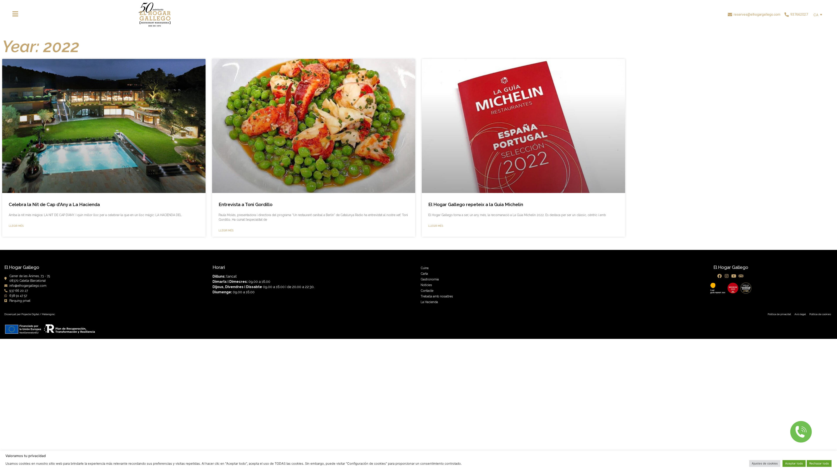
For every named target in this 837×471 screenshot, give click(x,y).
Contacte (427, 290)
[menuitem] (817, 15)
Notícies (426, 285)
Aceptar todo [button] (794, 463)
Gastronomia (430, 279)
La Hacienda (429, 302)
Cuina (425, 268)
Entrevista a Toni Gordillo (245, 204)
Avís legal (800, 314)
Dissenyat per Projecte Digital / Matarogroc (29, 314)
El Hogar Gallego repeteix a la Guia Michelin (475, 204)
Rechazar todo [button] (819, 463)
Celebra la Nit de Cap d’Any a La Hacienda (54, 204)
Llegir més (16, 225)
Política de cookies (820, 314)
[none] (817, 15)
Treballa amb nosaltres (437, 296)
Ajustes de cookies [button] (765, 463)
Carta (424, 273)
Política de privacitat (779, 314)
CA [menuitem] (815, 15)
